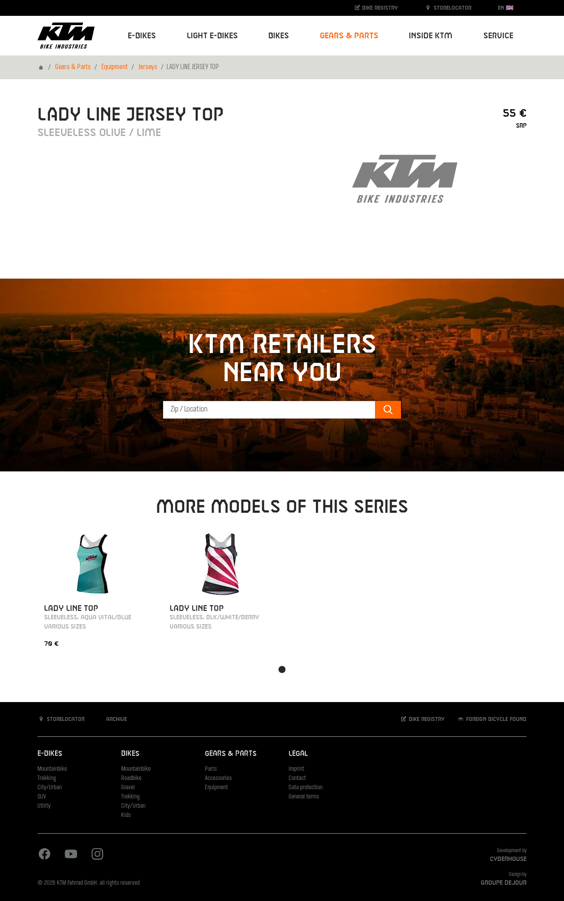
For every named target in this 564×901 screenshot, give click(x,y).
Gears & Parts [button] (349, 36)
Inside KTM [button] (431, 36)
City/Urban (49, 787)
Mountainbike (52, 769)
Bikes (130, 754)
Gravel (128, 787)
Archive (115, 719)
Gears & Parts (73, 67)
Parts (211, 769)
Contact (297, 778)
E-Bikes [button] (142, 36)
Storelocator (451, 8)
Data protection (306, 787)
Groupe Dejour (504, 883)
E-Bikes (49, 754)
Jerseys (147, 67)
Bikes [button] (278, 36)
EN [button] (502, 8)
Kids (126, 815)
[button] (282, 669)
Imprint (296, 769)
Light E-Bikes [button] (212, 36)
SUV (41, 797)
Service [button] (498, 36)
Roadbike (131, 778)
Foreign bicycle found (495, 719)
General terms (304, 797)
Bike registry (379, 8)
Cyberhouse (508, 859)
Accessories (218, 778)
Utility (44, 806)
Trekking (46, 778)
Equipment (114, 67)
